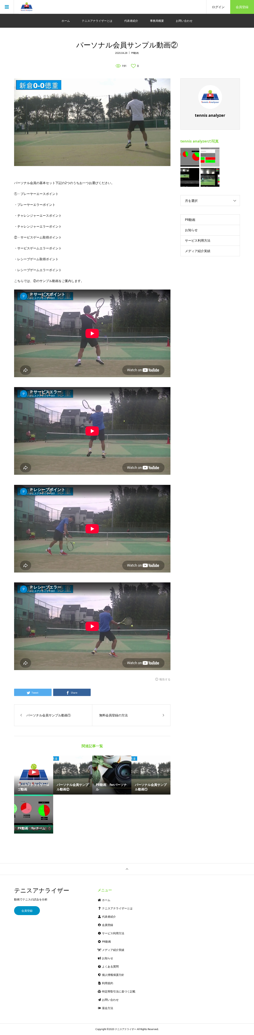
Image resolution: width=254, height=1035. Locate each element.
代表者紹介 (131, 21)
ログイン (218, 7)
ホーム (66, 21)
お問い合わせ (184, 21)
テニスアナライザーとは (97, 21)
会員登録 (242, 7)
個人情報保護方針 (112, 975)
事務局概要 (157, 21)
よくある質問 (110, 966)
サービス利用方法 (197, 240)
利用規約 (107, 983)
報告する (164, 679)
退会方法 (107, 1008)
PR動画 (135, 53)
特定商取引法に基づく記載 (118, 991)
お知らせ (191, 230)
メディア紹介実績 (197, 251)
